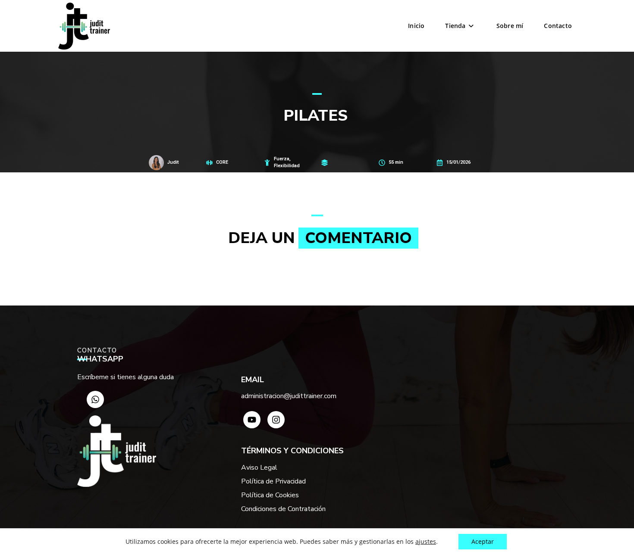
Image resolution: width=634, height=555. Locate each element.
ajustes (425, 542)
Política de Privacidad (273, 481)
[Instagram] (276, 419)
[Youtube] (252, 419)
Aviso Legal (259, 467)
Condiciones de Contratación (283, 509)
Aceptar (482, 541)
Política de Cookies (270, 495)
